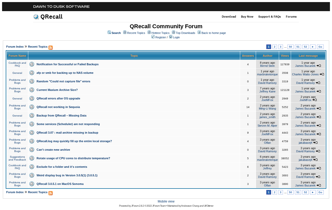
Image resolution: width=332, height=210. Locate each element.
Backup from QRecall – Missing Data (61, 115)
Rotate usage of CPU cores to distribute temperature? (73, 158)
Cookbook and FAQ (17, 64)
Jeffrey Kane (267, 91)
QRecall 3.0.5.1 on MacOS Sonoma (60, 183)
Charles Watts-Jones (305, 74)
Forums (291, 17)
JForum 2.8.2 (137, 205)
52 (305, 46)
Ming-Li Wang (267, 108)
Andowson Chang (190, 205)
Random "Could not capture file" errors (63, 81)
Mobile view (166, 201)
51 (298, 46)
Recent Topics (136, 32)
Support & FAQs (269, 17)
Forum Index (15, 46)
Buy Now (247, 17)
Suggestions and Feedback (17, 158)
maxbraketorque (267, 74)
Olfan (267, 142)
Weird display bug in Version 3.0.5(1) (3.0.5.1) (67, 175)
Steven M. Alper (267, 125)
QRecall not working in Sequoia (58, 106)
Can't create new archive (53, 149)
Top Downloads (185, 32)
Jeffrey (267, 168)
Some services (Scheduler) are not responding (68, 124)
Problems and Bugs (17, 81)
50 (290, 46)
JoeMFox (267, 100)
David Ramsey (267, 82)
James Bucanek (305, 65)
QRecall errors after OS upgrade (58, 98)
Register (160, 37)
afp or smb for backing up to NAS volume (65, 72)
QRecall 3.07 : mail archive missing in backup (67, 132)
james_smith (267, 117)
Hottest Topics (160, 32)
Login (176, 37)
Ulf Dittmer (208, 205)
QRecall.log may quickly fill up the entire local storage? (74, 141)
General (17, 72)
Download (229, 17)
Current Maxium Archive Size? (57, 89)
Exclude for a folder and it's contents (62, 166)
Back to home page (214, 32)
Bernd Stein (267, 65)
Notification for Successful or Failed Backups (68, 64)
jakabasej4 (305, 142)
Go (320, 46)
